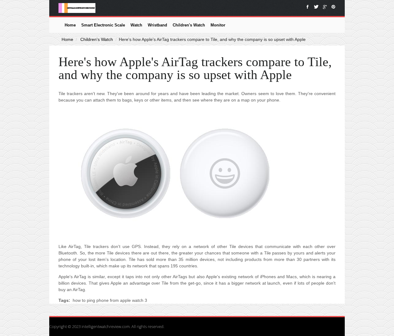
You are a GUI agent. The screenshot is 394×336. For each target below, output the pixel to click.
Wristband (157, 25)
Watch (136, 25)
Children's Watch (189, 25)
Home (70, 25)
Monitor (218, 25)
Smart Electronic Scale (103, 25)
